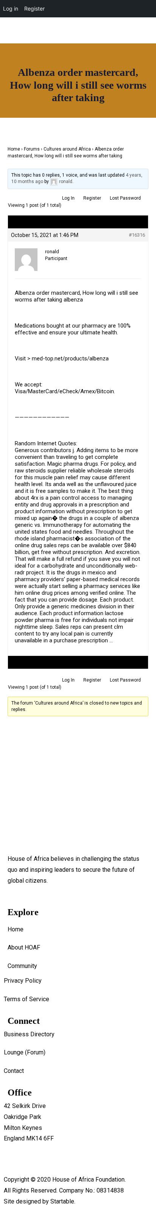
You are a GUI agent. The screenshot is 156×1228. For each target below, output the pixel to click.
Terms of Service (26, 999)
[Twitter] (115, 57)
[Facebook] (92, 34)
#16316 (137, 235)
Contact (14, 1070)
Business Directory (29, 1034)
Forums (32, 149)
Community (22, 965)
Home (14, 149)
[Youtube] (137, 34)
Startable (62, 1201)
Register (92, 198)
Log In (68, 198)
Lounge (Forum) (24, 1052)
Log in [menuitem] (10, 8)
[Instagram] (115, 34)
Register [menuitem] (34, 8)
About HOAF (24, 947)
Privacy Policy (23, 980)
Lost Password (125, 198)
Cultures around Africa (67, 149)
